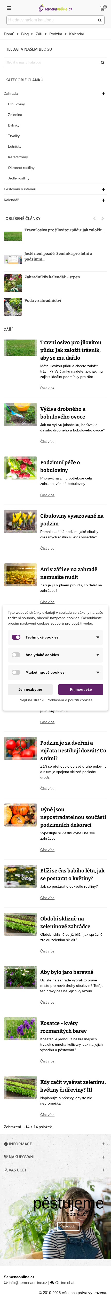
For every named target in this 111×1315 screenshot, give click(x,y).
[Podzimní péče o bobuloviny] (20, 468)
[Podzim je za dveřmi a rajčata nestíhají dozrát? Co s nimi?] (20, 748)
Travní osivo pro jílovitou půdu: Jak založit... (65, 230)
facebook (68, 1226)
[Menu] (9, 8)
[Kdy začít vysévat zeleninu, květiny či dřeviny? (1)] (20, 1087)
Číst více (47, 388)
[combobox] (51, 20)
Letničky (14, 146)
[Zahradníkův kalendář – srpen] (13, 283)
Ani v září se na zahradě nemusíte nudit (68, 573)
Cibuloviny (16, 104)
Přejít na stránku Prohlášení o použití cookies (55, 700)
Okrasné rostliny (21, 168)
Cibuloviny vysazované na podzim (72, 520)
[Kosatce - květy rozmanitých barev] (20, 1028)
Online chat (64, 1282)
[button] (94, 218)
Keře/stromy (18, 157)
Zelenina (15, 115)
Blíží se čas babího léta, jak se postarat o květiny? (72, 874)
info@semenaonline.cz (28, 1282)
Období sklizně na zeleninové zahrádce (65, 923)
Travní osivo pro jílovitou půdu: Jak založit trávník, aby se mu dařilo (70, 350)
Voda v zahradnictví (43, 300)
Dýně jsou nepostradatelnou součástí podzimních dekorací (73, 817)
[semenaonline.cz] (55, 7)
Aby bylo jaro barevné (66, 972)
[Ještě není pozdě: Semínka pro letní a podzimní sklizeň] (13, 260)
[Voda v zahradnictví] (13, 307)
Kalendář (11, 200)
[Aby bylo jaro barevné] (20, 977)
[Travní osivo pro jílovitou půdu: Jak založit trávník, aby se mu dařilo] (13, 236)
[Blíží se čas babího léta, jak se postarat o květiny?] (20, 876)
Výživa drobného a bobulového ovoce (62, 413)
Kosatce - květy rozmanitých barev (63, 1027)
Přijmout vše (81, 689)
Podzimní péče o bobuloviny (60, 466)
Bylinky (13, 125)
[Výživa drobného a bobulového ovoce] (20, 414)
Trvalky (14, 136)
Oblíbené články (23, 218)
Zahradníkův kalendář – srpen (52, 277)
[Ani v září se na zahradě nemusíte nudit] (20, 574)
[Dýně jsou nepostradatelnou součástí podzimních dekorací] (20, 815)
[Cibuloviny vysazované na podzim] (20, 521)
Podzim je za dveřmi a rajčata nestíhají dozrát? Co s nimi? (73, 750)
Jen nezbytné (30, 689)
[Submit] (100, 20)
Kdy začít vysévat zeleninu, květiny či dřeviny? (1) (73, 1086)
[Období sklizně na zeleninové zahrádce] (20, 924)
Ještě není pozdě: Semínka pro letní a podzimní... (58, 256)
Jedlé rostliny (18, 178)
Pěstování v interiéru (20, 189)
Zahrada (11, 93)
